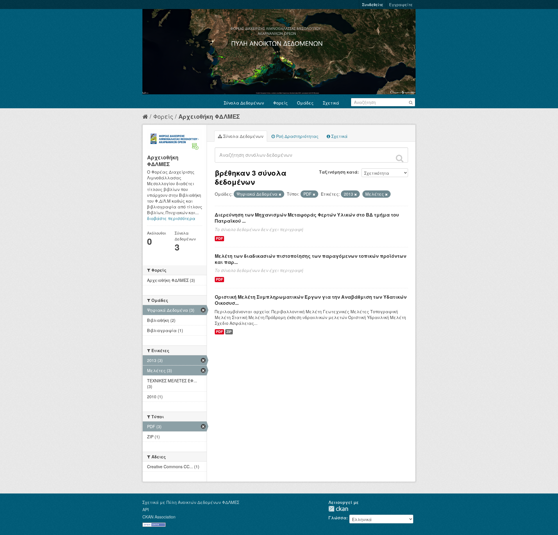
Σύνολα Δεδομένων (244, 103)
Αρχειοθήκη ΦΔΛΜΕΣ (209, 116)
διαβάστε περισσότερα (171, 218)
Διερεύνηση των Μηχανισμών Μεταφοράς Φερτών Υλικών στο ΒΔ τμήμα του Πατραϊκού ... (307, 217)
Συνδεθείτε (372, 4)
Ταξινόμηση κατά (338, 172)
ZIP (229, 331)
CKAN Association (159, 517)
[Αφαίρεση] (280, 194)
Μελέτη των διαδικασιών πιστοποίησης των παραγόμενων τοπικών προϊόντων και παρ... (310, 259)
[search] (400, 158)
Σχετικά (331, 103)
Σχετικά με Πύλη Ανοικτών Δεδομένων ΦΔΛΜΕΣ (190, 502)
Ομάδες (305, 103)
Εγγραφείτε (401, 4)
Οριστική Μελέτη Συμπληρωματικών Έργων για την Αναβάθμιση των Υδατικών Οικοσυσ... (311, 299)
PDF (219, 238)
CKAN (338, 509)
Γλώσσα (337, 517)
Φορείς (280, 103)
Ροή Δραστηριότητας (297, 136)
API (145, 509)
